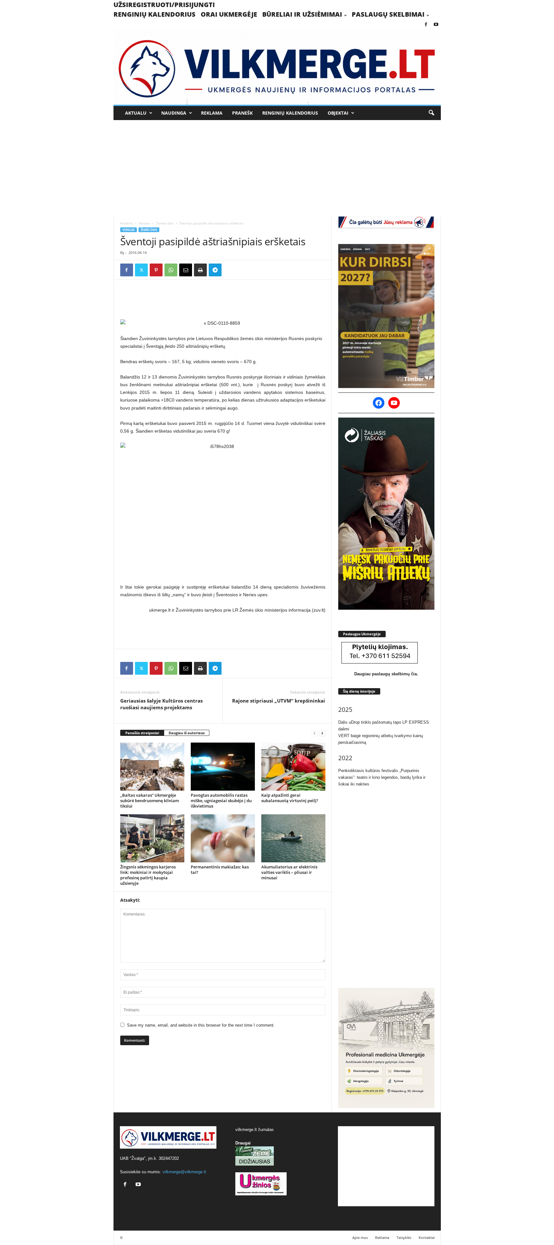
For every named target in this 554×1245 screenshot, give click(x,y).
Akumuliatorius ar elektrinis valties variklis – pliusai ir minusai (289, 872)
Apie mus (360, 1237)
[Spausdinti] (200, 270)
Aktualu (136, 113)
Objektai (338, 113)
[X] (141, 270)
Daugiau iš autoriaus (187, 732)
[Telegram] (215, 270)
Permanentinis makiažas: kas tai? (220, 869)
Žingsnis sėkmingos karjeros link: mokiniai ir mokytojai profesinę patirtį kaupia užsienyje (148, 875)
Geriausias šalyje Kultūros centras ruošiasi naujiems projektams (161, 704)
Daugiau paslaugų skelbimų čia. (386, 673)
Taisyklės (404, 1237)
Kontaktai (427, 1237)
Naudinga (173, 113)
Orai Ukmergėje (229, 14)
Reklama (211, 113)
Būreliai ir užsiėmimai (302, 14)
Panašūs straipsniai (142, 732)
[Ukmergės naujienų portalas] (277, 67)
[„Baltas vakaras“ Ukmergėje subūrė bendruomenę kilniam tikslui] (152, 767)
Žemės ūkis (164, 223)
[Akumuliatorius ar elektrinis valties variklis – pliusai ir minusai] (293, 838)
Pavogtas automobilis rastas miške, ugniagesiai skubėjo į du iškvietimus (221, 800)
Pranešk (242, 113)
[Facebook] (426, 24)
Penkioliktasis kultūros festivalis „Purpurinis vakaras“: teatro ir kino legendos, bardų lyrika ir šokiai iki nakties (381, 777)
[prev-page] (314, 733)
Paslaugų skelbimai (388, 14)
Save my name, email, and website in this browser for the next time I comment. (201, 1025)
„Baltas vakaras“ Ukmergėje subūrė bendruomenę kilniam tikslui (149, 800)
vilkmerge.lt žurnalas (254, 1129)
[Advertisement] (277, 168)
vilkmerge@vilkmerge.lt (184, 1171)
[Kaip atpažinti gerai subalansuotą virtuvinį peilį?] (293, 767)
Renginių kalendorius (154, 14)
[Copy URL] (229, 270)
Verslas (144, 223)
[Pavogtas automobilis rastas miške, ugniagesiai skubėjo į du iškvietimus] (223, 767)
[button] (431, 113)
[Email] (185, 270)
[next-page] (322, 733)
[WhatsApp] (170, 270)
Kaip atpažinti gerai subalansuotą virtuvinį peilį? (289, 797)
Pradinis (126, 223)
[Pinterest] (156, 270)
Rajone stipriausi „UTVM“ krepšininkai (278, 700)
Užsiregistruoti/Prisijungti (164, 4)
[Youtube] (436, 24)
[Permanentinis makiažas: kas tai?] (223, 838)
